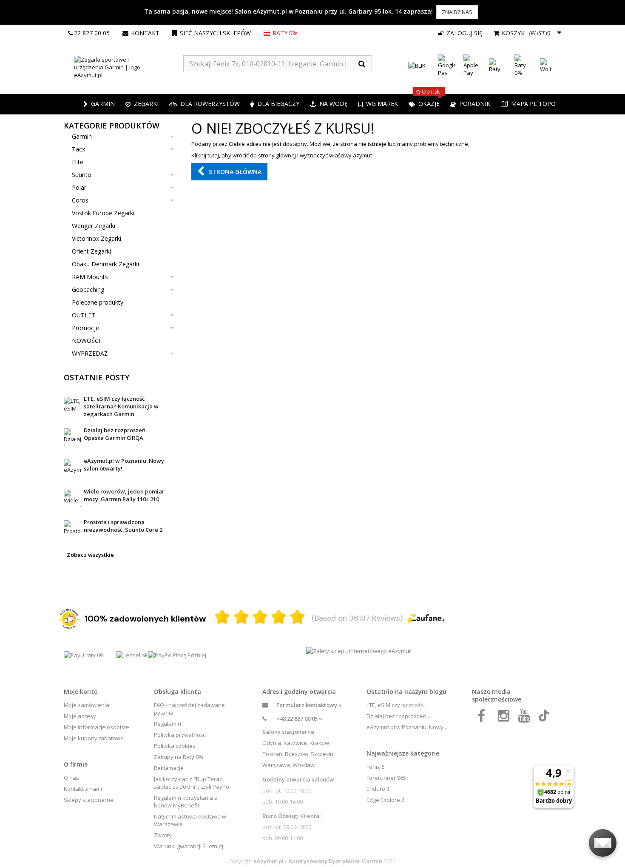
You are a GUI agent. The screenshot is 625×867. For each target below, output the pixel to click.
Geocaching (88, 289)
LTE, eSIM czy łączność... (396, 705)
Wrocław (304, 765)
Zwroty (163, 835)
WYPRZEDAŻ (90, 353)
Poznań (272, 754)
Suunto (81, 175)
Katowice (295, 743)
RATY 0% (285, 33)
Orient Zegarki (91, 251)
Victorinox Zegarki (96, 238)
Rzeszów (296, 754)
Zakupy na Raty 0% (178, 757)
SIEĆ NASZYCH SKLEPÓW (215, 33)
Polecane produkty (97, 302)
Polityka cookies (175, 746)
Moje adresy (80, 716)
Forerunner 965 (386, 777)
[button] (142, 104)
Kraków (319, 743)
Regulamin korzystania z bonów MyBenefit (185, 801)
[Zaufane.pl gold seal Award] (68, 618)
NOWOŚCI (86, 341)
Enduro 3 (377, 789)
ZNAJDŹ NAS (457, 12)
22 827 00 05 (92, 33)
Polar (79, 187)
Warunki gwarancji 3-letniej (188, 846)
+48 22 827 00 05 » (299, 718)
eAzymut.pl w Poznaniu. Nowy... (406, 727)
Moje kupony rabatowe (94, 738)
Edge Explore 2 (385, 800)
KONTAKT (145, 33)
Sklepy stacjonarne (89, 800)
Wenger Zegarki (93, 226)
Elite (77, 162)
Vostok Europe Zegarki (103, 213)
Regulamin (167, 723)
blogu (437, 691)
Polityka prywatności (180, 735)
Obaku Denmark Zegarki (105, 264)
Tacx (78, 149)
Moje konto (81, 691)
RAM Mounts (90, 277)
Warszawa (276, 765)
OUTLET (83, 315)
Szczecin (322, 754)
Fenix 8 (375, 766)
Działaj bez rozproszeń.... (399, 716)
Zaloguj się (464, 33)
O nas (71, 777)
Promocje (85, 328)
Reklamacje (169, 768)
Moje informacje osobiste (96, 727)
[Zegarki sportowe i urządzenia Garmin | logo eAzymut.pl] (123, 67)
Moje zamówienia (86, 705)
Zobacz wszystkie (90, 555)
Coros (80, 200)
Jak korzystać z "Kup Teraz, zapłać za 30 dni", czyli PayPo (191, 782)
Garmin (82, 136)
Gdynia (271, 743)
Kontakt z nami (83, 789)
